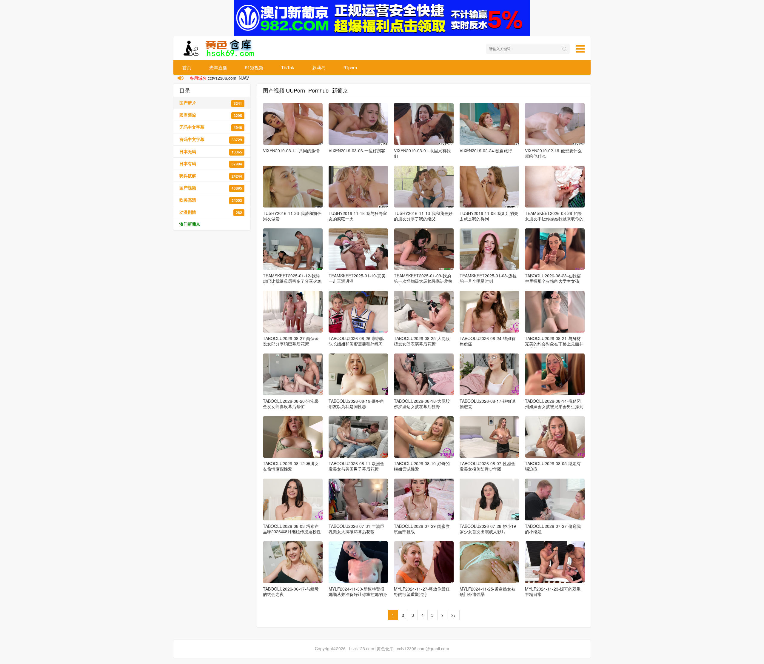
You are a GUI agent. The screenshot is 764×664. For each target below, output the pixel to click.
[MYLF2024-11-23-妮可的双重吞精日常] (555, 562)
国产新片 (210, 103)
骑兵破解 (210, 176)
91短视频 (254, 67)
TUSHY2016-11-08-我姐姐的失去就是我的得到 (489, 216)
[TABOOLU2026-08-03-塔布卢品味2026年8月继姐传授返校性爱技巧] (293, 499)
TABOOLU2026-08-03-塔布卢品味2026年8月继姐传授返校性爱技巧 (292, 531)
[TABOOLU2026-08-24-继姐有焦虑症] (489, 312)
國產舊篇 (210, 115)
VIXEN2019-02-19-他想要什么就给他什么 (553, 153)
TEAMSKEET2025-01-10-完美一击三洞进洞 (357, 278)
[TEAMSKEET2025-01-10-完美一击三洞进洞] (358, 249)
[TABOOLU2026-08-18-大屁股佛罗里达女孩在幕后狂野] (424, 374)
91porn (350, 67)
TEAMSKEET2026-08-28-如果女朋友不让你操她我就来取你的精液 (554, 218)
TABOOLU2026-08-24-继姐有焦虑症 (487, 341)
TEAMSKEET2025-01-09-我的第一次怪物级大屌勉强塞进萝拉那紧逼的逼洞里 (423, 281)
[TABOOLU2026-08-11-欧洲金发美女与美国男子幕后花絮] (358, 437)
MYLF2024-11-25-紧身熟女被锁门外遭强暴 (487, 591)
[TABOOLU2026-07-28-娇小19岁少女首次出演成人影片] (489, 499)
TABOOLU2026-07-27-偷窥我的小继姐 (553, 528)
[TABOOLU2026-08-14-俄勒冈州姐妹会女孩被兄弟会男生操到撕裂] (555, 374)
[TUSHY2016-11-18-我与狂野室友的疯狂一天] (358, 186)
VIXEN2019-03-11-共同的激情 (291, 150)
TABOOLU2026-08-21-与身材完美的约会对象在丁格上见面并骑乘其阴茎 (554, 343)
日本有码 (210, 163)
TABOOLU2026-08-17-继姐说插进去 (487, 403)
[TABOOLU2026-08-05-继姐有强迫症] (555, 437)
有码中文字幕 (210, 139)
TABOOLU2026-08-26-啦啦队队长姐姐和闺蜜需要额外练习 (356, 341)
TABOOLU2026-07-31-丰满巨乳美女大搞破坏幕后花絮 (356, 528)
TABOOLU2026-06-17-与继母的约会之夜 (291, 591)
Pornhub (318, 90)
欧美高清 (210, 200)
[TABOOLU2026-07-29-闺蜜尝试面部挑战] (424, 499)
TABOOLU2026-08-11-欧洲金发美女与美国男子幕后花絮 (356, 466)
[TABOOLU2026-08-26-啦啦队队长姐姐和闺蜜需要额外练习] (358, 312)
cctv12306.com (222, 78)
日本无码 (210, 151)
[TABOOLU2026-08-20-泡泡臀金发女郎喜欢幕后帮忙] (293, 374)
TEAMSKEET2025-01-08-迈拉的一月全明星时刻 (488, 278)
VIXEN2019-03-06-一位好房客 (357, 150)
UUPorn (295, 90)
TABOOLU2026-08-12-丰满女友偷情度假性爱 (291, 466)
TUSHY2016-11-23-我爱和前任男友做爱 (292, 216)
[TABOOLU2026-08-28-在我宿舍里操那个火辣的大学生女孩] (555, 249)
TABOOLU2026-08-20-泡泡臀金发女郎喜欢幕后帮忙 (291, 403)
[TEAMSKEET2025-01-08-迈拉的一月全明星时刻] (489, 249)
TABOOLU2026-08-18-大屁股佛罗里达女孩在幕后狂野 (422, 403)
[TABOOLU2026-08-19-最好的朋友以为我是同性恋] (358, 374)
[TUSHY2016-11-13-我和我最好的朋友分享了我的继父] (424, 186)
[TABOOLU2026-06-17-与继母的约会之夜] (293, 562)
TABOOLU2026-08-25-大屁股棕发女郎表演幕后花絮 (422, 341)
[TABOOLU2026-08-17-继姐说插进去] (489, 374)
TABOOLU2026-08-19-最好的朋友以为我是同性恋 (356, 403)
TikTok (287, 67)
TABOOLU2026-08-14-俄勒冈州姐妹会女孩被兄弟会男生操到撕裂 (554, 406)
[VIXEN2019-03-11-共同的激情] (293, 124)
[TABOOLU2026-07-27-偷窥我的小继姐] (555, 499)
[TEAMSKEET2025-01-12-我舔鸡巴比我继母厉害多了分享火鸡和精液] (293, 249)
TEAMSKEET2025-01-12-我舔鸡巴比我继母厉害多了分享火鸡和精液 (292, 281)
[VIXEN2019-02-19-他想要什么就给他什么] (555, 124)
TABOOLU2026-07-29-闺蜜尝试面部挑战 (422, 528)
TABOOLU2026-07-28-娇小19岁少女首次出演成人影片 (488, 528)
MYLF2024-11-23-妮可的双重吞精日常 (553, 591)
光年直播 (218, 67)
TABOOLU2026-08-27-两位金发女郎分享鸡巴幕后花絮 (291, 341)
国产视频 (210, 188)
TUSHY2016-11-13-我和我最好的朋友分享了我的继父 (423, 216)
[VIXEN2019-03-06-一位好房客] (358, 124)
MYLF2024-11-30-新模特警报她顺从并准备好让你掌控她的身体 (358, 594)
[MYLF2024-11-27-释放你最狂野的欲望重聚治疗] (424, 562)
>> (453, 615)
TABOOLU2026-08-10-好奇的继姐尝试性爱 (422, 466)
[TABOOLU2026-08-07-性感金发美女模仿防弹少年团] (489, 437)
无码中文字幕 (210, 127)
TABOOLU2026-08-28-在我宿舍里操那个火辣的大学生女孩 (553, 278)
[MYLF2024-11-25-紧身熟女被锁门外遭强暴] (489, 562)
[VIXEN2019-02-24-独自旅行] (489, 124)
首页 (186, 67)
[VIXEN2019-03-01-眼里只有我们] (424, 124)
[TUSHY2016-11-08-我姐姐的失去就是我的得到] (489, 186)
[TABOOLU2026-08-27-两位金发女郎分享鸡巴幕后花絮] (293, 312)
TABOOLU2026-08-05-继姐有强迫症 (553, 466)
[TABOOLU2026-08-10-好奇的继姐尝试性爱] (424, 437)
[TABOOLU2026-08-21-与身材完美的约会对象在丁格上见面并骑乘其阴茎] (555, 312)
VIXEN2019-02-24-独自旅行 (486, 150)
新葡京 (340, 90)
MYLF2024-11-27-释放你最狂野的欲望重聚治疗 (422, 591)
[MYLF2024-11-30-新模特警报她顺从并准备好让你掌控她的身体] (358, 562)
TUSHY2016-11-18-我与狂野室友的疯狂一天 (358, 216)
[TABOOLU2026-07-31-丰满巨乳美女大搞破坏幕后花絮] (358, 499)
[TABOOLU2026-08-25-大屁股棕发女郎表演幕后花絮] (424, 312)
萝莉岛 (319, 67)
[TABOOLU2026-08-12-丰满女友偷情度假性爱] (293, 437)
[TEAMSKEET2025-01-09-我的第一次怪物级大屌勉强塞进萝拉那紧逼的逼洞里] (424, 249)
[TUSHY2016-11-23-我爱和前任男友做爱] (293, 186)
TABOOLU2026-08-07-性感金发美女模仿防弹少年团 (487, 466)
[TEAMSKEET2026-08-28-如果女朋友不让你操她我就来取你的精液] (555, 186)
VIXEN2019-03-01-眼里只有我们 (422, 153)
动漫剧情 (210, 212)
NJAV (244, 78)
